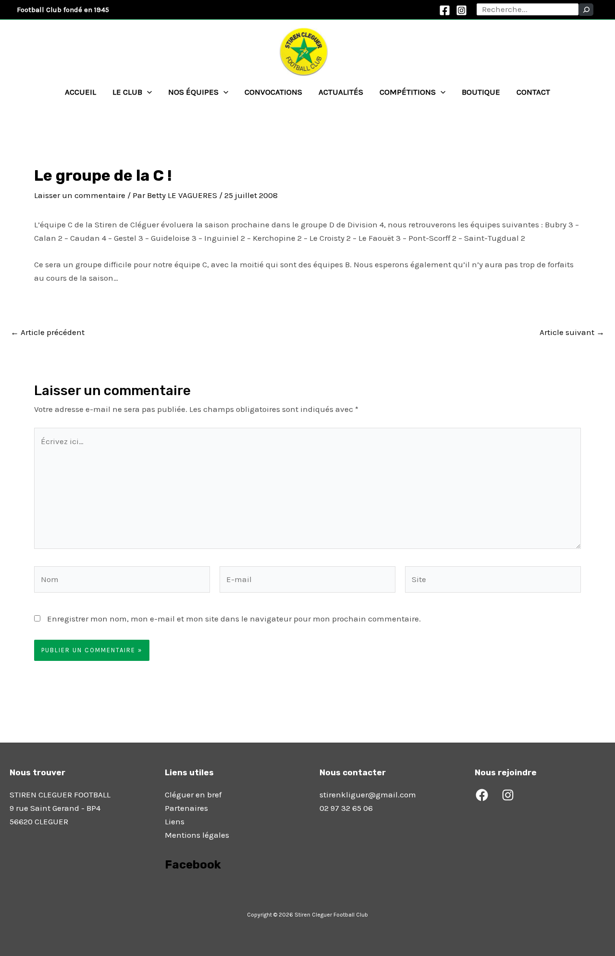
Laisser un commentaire (79, 195)
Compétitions (408, 92)
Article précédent (48, 332)
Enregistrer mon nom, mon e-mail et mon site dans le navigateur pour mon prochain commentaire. (234, 618)
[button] (147, 92)
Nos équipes (193, 92)
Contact (533, 92)
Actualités (341, 92)
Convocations (273, 92)
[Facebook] (444, 10)
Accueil (80, 92)
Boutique (481, 92)
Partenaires (186, 808)
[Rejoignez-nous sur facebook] (166, 891)
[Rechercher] (585, 9)
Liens (174, 821)
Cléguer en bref (193, 794)
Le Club (127, 92)
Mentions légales (197, 835)
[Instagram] (461, 10)
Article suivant (572, 332)
